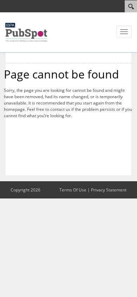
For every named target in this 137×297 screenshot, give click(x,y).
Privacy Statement (108, 190)
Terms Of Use (72, 190)
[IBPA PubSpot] (26, 32)
